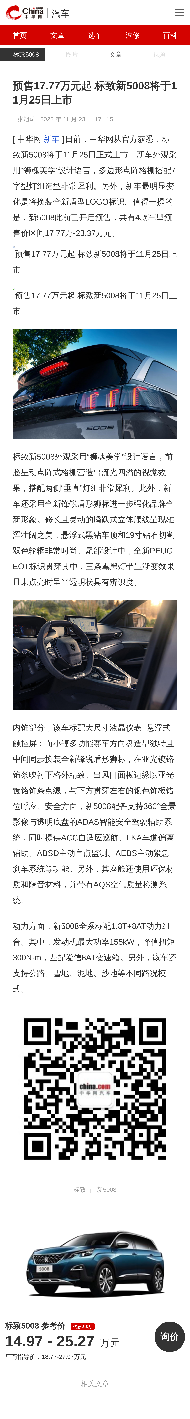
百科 (170, 35)
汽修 (132, 35)
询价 (170, 1337)
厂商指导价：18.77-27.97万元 (45, 1356)
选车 (95, 35)
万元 (62, 1342)
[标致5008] (95, 1260)
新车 (52, 139)
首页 (20, 35)
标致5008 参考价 (48, 1325)
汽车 (60, 14)
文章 (57, 35)
